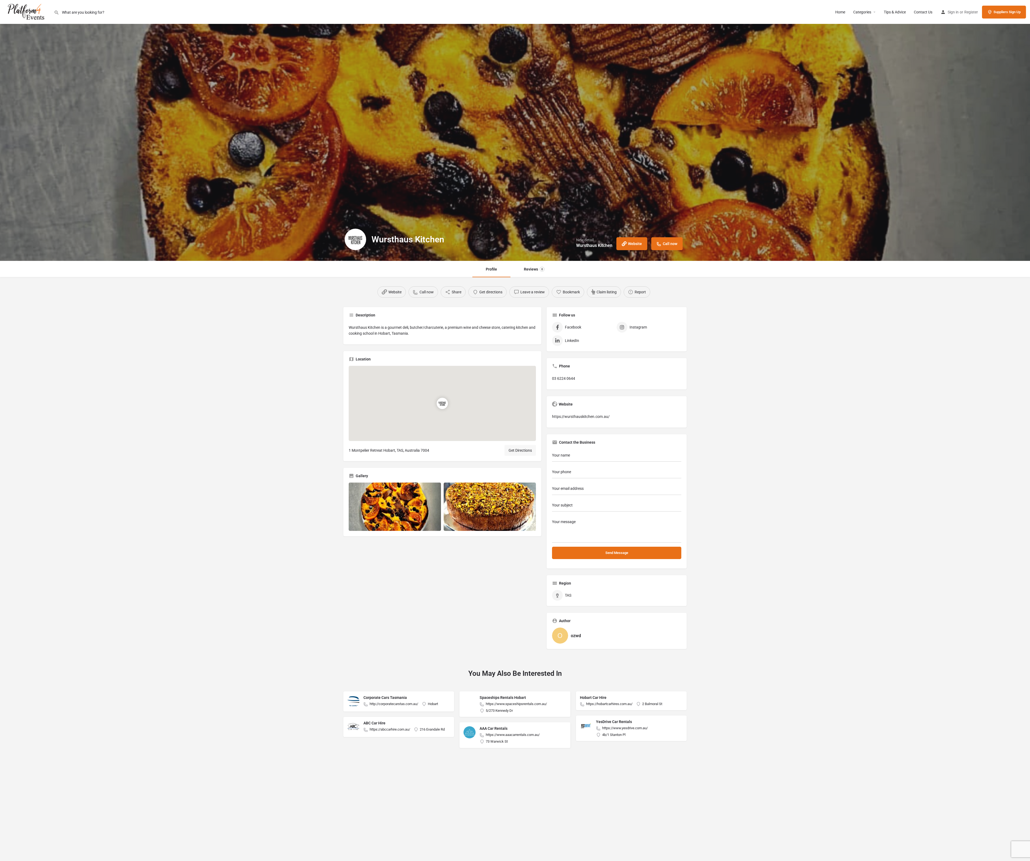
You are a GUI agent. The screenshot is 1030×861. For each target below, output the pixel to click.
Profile (491, 269)
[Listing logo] (355, 239)
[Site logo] (27, 11)
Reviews (533, 269)
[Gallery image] (395, 507)
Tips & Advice (895, 12)
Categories (862, 12)
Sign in (953, 12)
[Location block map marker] (442, 403)
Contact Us (923, 12)
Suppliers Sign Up (1007, 12)
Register (971, 12)
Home (840, 12)
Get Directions (520, 450)
